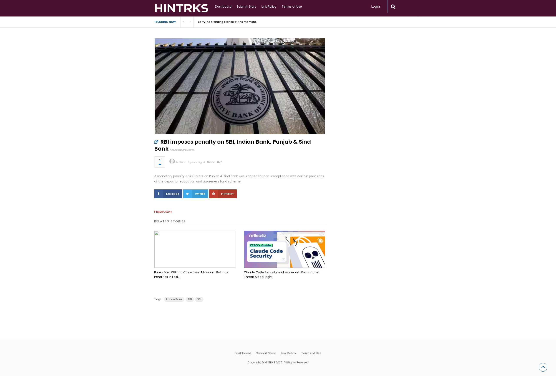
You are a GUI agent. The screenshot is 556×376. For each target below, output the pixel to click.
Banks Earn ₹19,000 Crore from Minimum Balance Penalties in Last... (191, 274)
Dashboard (223, 6)
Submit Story (246, 6)
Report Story (164, 211)
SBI (199, 299)
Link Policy (268, 6)
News (210, 162)
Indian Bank (174, 299)
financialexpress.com (182, 149)
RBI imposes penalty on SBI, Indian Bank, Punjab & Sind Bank (232, 145)
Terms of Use (292, 6)
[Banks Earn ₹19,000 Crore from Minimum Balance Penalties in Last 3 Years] (194, 249)
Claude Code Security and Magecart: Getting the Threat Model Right (281, 274)
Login (375, 6)
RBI (190, 299)
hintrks (180, 162)
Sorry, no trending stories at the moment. (227, 22)
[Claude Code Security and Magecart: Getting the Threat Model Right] (284, 249)
